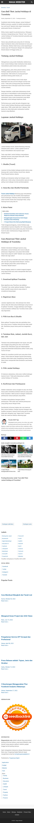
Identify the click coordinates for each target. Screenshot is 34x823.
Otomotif (4, 553)
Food (20, 538)
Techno (20, 551)
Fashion (4, 546)
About (8, 812)
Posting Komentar (21, 18)
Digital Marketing (6, 541)
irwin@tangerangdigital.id (21, 754)
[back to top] (30, 819)
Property (5, 556)
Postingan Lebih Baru (7, 524)
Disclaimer (19, 812)
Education (5, 543)
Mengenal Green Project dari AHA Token (16, 616)
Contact (17, 814)
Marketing (5, 551)
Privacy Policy (27, 812)
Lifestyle (5, 548)
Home (4, 812)
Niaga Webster (17, 2)
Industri (20, 543)
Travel (20, 553)
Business (5, 538)
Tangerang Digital (14, 758)
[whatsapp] (23, 438)
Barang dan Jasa (7, 536)
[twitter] (11, 438)
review (20, 548)
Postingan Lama (27, 524)
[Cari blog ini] (32, 2)
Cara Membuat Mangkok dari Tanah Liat (16, 595)
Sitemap (14, 812)
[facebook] (4, 438)
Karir (19, 546)
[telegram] (29, 438)
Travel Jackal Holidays (8, 193)
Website (20, 556)
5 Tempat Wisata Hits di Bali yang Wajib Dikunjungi (17, 222)
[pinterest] (17, 438)
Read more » (4, 601)
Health (20, 541)
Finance (21, 536)
